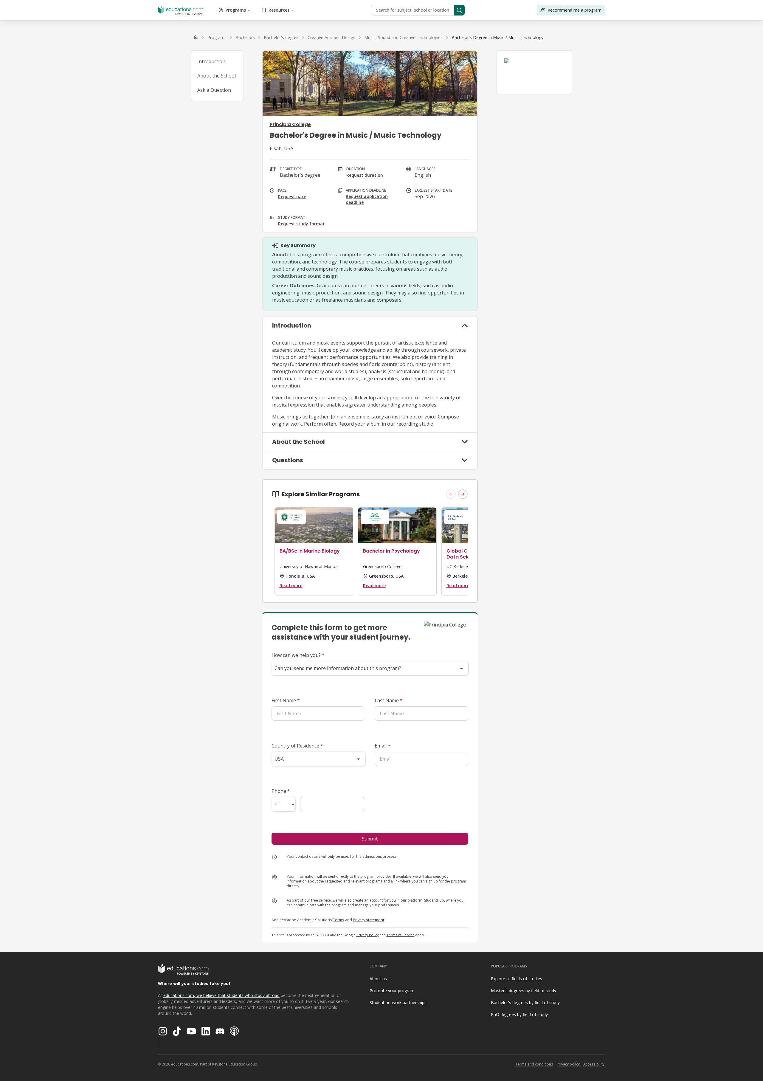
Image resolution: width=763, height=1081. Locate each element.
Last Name (389, 700)
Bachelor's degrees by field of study (525, 1002)
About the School (216, 75)
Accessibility (593, 1064)
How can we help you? (298, 655)
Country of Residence (297, 745)
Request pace (292, 196)
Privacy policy (568, 1064)
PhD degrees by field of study (519, 1014)
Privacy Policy (367, 935)
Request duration (364, 175)
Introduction (211, 61)
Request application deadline (367, 199)
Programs (236, 10)
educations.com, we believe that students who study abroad (221, 995)
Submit (370, 838)
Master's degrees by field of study (523, 990)
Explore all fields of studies (516, 978)
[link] (497, 38)
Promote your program (392, 990)
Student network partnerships (398, 1002)
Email (382, 745)
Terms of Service (401, 935)
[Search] (459, 10)
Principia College (290, 124)
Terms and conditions (534, 1064)
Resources (279, 10)
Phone (281, 791)
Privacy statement (368, 919)
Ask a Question (214, 90)
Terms (338, 919)
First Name (286, 700)
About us (378, 978)
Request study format (301, 224)
